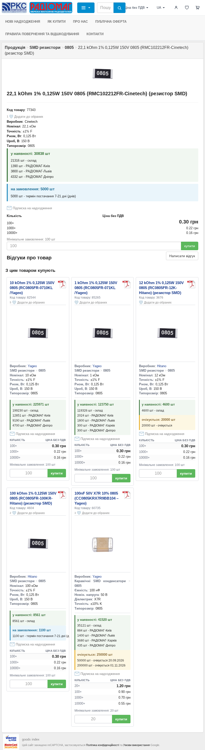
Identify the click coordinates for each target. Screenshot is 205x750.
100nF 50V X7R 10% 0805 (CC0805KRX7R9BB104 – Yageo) (96, 498)
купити (189, 246)
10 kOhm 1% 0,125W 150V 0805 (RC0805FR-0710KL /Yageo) (32, 288)
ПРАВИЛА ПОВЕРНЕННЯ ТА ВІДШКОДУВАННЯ (42, 34)
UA (159, 7)
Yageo (32, 366)
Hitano (161, 366)
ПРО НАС (80, 21)
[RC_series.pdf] (62, 284)
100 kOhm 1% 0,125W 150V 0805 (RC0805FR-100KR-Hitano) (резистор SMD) (33, 498)
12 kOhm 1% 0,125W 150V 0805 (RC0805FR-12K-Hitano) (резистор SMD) (161, 288)
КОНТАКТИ (95, 34)
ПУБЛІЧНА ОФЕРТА (110, 21)
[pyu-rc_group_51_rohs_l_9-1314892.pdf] (126, 284)
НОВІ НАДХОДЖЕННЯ (22, 21)
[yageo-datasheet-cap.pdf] (126, 495)
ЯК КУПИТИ (57, 21)
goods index (31, 739)
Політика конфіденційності (102, 745)
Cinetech (31, 121)
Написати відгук (182, 256)
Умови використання (136, 745)
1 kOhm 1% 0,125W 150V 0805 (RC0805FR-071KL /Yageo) (95, 288)
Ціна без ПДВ (134, 7)
